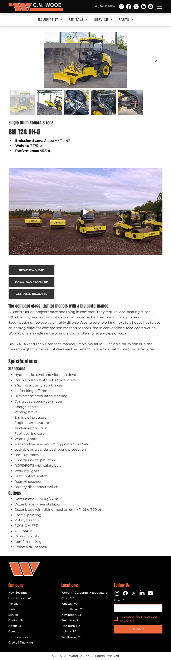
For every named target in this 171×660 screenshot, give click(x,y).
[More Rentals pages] (87, 19)
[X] (136, 6)
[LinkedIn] (143, 6)
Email (119, 600)
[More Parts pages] (132, 19)
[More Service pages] (111, 19)
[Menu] (159, 6)
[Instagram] (121, 6)
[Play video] (85, 211)
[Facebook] (128, 6)
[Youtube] (150, 6)
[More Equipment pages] (61, 19)
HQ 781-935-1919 (105, 6)
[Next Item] (156, 59)
